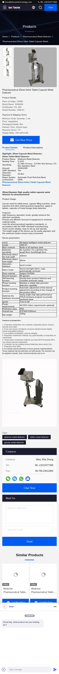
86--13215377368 (48, 2)
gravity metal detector (14, 442)
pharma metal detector (14, 437)
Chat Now (29, 487)
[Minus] (55, 606)
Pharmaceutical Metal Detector (37, 36)
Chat (51, 7)
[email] (28, 479)
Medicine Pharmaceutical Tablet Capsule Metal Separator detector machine (42, 590)
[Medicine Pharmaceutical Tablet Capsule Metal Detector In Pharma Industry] (15, 575)
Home (5, 36)
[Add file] (4, 669)
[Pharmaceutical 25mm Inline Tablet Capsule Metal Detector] (35, 67)
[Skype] (14, 479)
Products (15, 36)
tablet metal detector (39, 437)
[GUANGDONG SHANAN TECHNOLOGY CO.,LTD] (14, 7)
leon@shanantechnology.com (18, 2)
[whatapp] (21, 479)
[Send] (55, 669)
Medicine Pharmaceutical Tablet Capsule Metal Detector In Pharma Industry (15, 590)
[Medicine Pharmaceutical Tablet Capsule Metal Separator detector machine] (43, 575)
